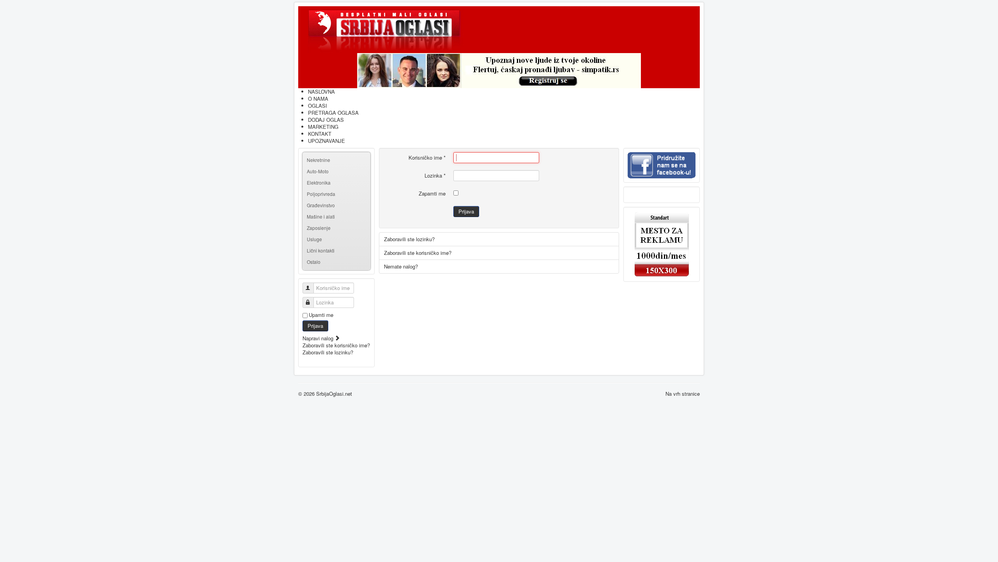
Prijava (315, 325)
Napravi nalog (319, 338)
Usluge (314, 239)
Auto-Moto (318, 171)
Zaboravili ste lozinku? (328, 352)
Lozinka (435, 175)
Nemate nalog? (401, 266)
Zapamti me (432, 193)
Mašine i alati (321, 216)
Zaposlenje (319, 227)
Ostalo (313, 261)
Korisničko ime (427, 157)
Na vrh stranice (682, 393)
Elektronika (319, 182)
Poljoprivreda (321, 193)
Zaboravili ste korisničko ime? (336, 345)
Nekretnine (318, 160)
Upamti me (321, 314)
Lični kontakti (320, 250)
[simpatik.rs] (499, 70)
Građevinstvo (321, 205)
